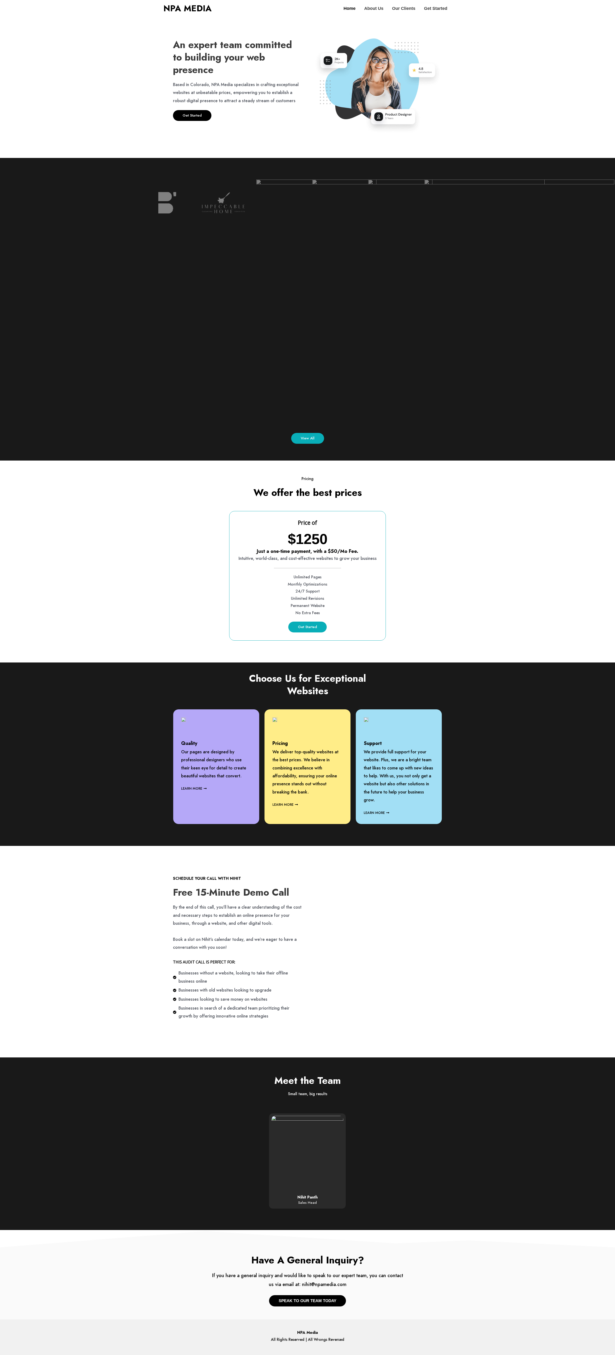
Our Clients (403, 8)
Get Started (435, 8)
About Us (373, 8)
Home (350, 8)
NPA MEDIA (187, 8)
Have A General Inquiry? (307, 1260)
